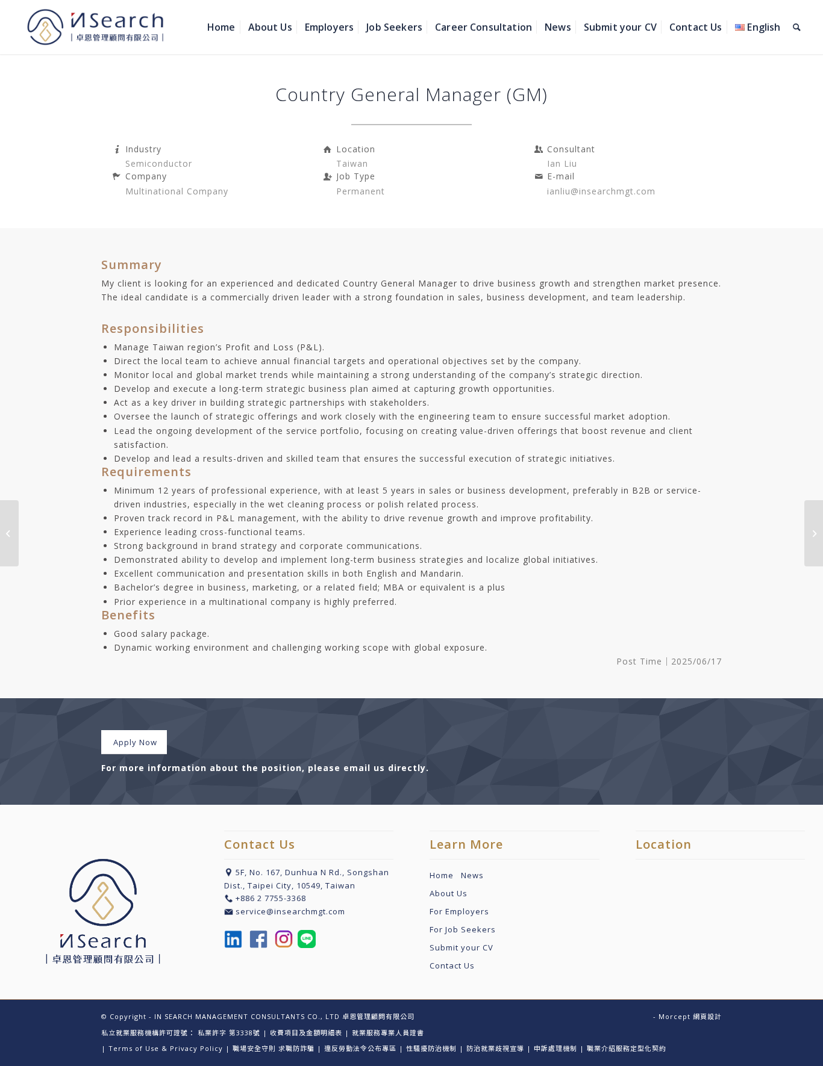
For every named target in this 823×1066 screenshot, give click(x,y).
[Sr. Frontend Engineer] (9, 533)
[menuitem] (221, 27)
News (472, 875)
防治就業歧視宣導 (495, 1048)
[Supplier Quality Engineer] (813, 533)
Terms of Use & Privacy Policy (165, 1048)
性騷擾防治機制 (431, 1048)
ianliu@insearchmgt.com (601, 191)
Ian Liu (562, 163)
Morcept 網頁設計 (690, 1016)
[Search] (797, 27)
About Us (449, 893)
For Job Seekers (463, 929)
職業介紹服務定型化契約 (626, 1048)
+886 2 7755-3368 (271, 898)
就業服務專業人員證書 (388, 1032)
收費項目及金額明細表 (306, 1032)
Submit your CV (461, 947)
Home (445, 875)
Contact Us (452, 965)
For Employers (459, 911)
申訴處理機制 (555, 1048)
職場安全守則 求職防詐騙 (273, 1048)
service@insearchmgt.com (290, 911)
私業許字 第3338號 (229, 1032)
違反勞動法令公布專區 (360, 1048)
